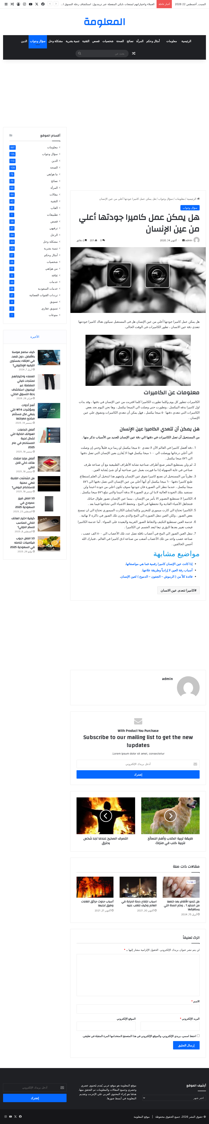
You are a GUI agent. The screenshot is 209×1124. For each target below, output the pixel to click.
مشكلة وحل (55, 41)
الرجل (54, 235)
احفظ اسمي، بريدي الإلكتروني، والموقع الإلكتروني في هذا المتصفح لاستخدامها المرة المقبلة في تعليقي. (139, 1036)
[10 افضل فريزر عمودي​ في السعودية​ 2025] (49, 503)
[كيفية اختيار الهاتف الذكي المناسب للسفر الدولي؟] (49, 523)
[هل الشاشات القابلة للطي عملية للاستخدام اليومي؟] (49, 483)
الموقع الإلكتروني (126, 1018)
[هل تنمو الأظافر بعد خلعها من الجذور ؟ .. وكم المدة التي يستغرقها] (181, 887)
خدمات (53, 282)
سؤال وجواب (38, 41)
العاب (54, 208)
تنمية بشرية (72, 41)
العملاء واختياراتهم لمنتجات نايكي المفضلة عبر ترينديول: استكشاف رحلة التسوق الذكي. (106, 4)
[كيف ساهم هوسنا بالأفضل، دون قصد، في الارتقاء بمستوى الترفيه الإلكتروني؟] (49, 357)
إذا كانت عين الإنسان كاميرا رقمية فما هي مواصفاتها (159, 564)
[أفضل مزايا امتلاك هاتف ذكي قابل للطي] (49, 464)
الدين (24, 41)
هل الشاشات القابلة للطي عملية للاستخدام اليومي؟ (23, 483)
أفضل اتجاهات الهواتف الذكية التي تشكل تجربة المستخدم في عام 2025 (22, 438)
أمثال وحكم (153, 41)
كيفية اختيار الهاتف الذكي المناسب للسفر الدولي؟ (23, 523)
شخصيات (107, 41)
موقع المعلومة (142, 1116)
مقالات (54, 194)
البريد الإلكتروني (190, 1018)
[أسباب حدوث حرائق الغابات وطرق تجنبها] (95, 887)
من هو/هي (51, 268)
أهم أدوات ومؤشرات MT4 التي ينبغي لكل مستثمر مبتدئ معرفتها (22, 412)
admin (167, 678)
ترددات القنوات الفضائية (43, 295)
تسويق (54, 301)
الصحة (120, 41)
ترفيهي (53, 228)
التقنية (85, 41)
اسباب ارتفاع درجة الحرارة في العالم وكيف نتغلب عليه (139, 903)
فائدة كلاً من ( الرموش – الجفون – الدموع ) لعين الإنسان (156, 576)
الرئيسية (186, 41)
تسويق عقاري (49, 308)
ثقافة (55, 275)
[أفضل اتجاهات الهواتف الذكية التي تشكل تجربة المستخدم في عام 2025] (49, 435)
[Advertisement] (104, 92)
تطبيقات (52, 215)
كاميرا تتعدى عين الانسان (177, 590)
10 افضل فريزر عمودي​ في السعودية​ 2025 (25, 503)
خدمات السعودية (48, 288)
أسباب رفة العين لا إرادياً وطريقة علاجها (167, 570)
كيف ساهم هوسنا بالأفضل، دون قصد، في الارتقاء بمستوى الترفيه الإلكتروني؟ (22, 358)
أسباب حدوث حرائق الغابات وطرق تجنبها (97, 903)
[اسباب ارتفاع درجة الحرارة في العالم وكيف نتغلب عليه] (138, 887)
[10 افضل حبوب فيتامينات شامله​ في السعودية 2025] (49, 543)
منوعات (53, 315)
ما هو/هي (52, 174)
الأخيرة (34, 337)
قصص (96, 41)
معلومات (171, 41)
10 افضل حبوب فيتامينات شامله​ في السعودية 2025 (22, 543)
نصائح (130, 41)
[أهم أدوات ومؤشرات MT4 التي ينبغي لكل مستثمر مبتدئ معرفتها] (49, 410)
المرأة (139, 41)
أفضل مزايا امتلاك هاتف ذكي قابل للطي (24, 463)
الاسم (195, 1001)
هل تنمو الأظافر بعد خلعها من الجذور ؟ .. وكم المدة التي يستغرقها (182, 905)
